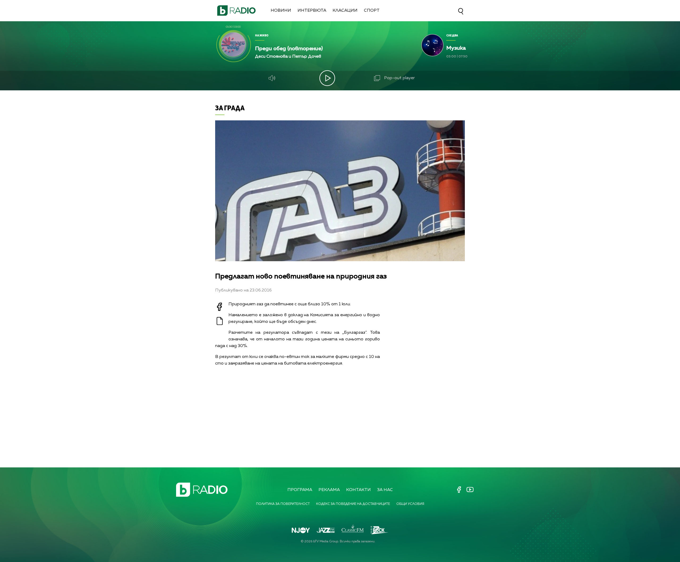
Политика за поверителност (283, 504)
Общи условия (410, 504)
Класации (345, 11)
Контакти (358, 490)
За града (230, 108)
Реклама (329, 490)
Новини (281, 11)
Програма (299, 490)
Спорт (372, 11)
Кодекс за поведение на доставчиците (353, 504)
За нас (385, 490)
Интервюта (312, 11)
